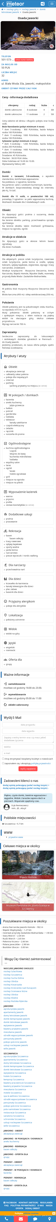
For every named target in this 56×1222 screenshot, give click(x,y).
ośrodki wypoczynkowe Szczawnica (20, 1099)
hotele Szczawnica (12, 1076)
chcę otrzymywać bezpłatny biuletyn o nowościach (28, 758)
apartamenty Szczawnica (15, 1059)
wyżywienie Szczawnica (15, 1072)
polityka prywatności (22, 1205)
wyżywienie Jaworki (13, 1025)
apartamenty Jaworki (13, 1012)
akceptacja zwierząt (13, 1133)
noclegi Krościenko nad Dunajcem (20, 988)
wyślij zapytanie (28, 768)
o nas (40, 1205)
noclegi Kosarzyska (13, 984)
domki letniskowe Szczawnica (18, 1069)
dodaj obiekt (32, 1208)
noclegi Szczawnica (13, 974)
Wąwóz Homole (28, 877)
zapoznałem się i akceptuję (27, 763)
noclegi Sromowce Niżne (15, 991)
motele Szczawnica (13, 1092)
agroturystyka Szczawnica (16, 1056)
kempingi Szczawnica (14, 1079)
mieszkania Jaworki (13, 1032)
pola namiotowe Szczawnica (17, 1109)
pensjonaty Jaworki (13, 1038)
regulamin (46, 1202)
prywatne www (16, 837)
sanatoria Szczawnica (14, 1115)
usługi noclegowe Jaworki (16, 1045)
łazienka (7, 1172)
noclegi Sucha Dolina (14, 978)
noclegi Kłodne (11, 997)
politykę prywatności (41, 763)
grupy (6, 1157)
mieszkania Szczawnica (15, 1089)
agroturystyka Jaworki (14, 1009)
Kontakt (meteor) (28, 1202)
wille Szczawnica (12, 1125)
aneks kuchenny (11, 1141)
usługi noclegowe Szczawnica (18, 1122)
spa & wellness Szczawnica (16, 1096)
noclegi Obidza (11, 981)
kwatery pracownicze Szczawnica (19, 1082)
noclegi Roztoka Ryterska (15, 1001)
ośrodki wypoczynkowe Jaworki (18, 1035)
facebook (11, 1202)
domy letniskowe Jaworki (15, 1015)
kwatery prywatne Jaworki (16, 1028)
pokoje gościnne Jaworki (15, 1042)
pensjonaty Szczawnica (15, 1102)
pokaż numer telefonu (24, 60)
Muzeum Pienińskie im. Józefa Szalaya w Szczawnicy (28, 907)
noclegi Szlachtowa (13, 971)
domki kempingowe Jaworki (17, 1018)
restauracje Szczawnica (15, 1112)
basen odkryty (10, 1149)
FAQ (6, 1205)
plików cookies (31, 1213)
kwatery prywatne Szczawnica (18, 1086)
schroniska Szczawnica (14, 1119)
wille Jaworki (10, 1048)
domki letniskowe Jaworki (16, 1022)
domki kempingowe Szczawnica (19, 1066)
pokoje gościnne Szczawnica (17, 1106)
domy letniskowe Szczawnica (17, 1063)
